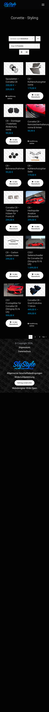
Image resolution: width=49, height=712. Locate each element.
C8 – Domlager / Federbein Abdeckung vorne (13, 125)
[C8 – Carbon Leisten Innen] (13, 242)
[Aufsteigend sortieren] (38, 38)
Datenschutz (24, 351)
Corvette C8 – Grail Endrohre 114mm (35, 303)
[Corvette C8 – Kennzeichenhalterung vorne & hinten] (35, 111)
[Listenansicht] (26, 52)
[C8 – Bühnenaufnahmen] (13, 155)
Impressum (24, 347)
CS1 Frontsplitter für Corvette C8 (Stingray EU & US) (13, 306)
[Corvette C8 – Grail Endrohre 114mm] (35, 289)
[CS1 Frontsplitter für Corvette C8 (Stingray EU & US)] (13, 289)
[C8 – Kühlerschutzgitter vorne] (35, 68)
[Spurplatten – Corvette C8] (13, 68)
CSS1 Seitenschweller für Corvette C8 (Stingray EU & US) (35, 258)
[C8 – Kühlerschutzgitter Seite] (35, 155)
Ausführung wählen (10, 97)
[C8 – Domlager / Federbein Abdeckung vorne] (13, 110)
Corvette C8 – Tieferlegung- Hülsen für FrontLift (12, 212)
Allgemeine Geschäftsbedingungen (24, 373)
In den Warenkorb (35, 96)
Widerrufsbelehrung (24, 377)
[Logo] (10, 3)
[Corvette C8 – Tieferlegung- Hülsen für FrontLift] (13, 197)
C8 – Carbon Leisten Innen (12, 254)
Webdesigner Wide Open (24, 388)
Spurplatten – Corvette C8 (12, 80)
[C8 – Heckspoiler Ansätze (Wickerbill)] (35, 197)
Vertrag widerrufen (24, 383)
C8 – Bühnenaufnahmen (15, 167)
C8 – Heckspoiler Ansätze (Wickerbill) (33, 212)
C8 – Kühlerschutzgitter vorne (37, 81)
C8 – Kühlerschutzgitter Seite (37, 168)
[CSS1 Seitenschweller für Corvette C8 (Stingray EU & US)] (35, 242)
